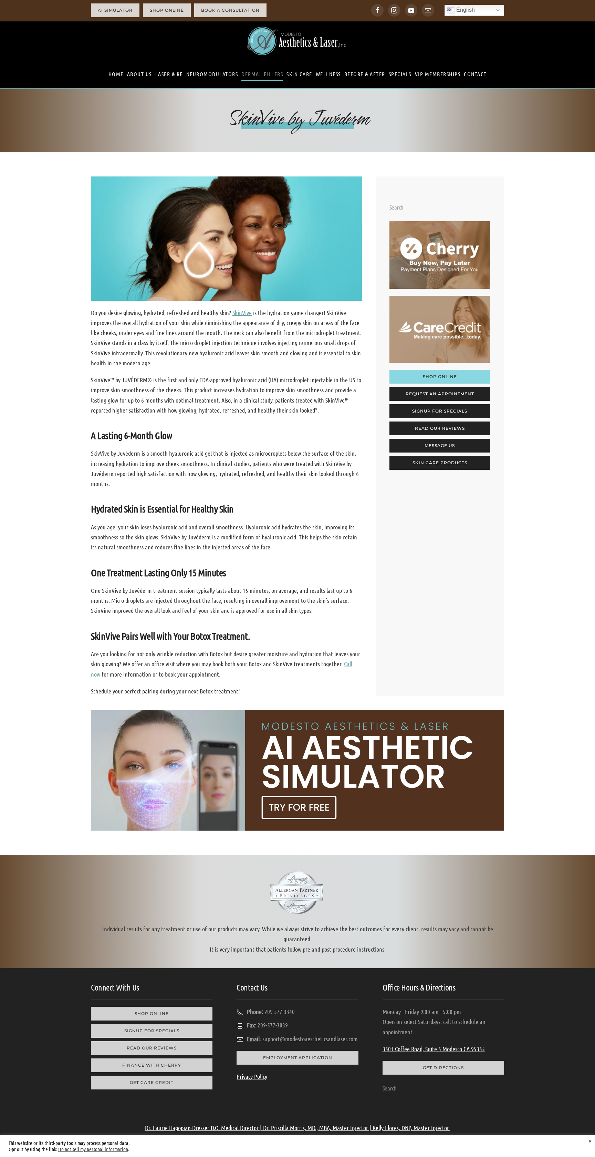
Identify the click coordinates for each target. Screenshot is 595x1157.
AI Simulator (115, 10)
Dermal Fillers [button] (262, 74)
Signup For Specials (439, 411)
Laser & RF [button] (169, 74)
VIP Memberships (438, 74)
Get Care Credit (152, 1082)
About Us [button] (139, 74)
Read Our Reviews (440, 428)
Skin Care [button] (299, 74)
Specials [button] (400, 74)
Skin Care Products (440, 462)
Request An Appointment (440, 393)
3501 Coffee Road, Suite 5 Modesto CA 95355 (434, 1049)
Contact (475, 74)
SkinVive (242, 312)
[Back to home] (297, 41)
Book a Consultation (230, 10)
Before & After (364, 74)
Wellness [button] (328, 74)
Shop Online (167, 10)
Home (116, 74)
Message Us (440, 445)
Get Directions (443, 1067)
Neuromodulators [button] (212, 74)
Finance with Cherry (151, 1065)
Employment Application (297, 1057)
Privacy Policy (252, 1076)
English (465, 10)
